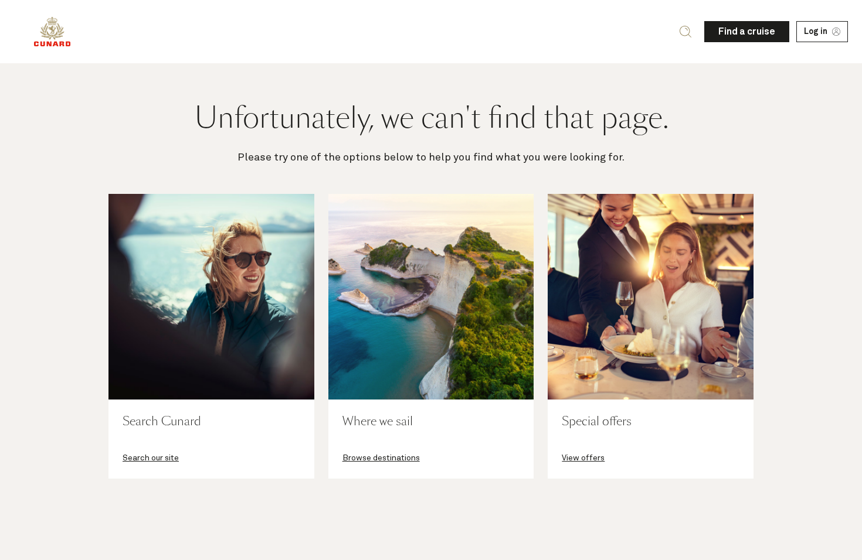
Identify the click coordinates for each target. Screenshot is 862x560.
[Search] (685, 31)
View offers (583, 458)
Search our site (151, 458)
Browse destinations (381, 458)
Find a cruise (746, 31)
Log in (815, 32)
